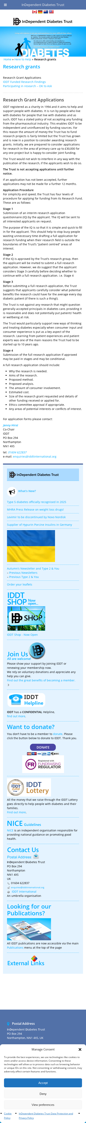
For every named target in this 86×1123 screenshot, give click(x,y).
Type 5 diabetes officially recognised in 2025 (36, 502)
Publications (24, 913)
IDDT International (23, 891)
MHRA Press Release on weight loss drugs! (35, 509)
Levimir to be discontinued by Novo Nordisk (36, 517)
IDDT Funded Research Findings (24, 82)
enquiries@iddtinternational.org (34, 456)
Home (7, 59)
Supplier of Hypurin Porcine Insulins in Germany (39, 525)
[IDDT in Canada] (34, 12)
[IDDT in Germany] (40, 12)
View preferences (43, 1104)
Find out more (16, 812)
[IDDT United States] (51, 12)
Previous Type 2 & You (24, 577)
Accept (43, 1083)
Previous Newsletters (23, 573)
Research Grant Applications (22, 78)
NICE (10, 830)
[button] (80, 1049)
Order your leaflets (19, 584)
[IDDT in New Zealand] (45, 12)
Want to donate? (31, 727)
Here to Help (22, 59)
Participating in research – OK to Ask (27, 86)
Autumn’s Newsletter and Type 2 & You (33, 568)
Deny (43, 1093)
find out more (16, 716)
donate (57, 734)
